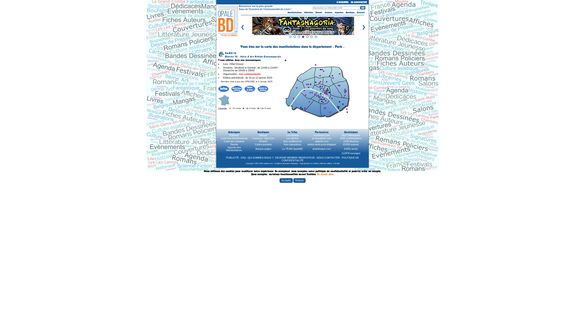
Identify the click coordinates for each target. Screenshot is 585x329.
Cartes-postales (263, 144)
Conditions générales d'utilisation (286, 163)
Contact (361, 12)
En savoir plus (325, 174)
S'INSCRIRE (342, 2)
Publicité (232, 157)
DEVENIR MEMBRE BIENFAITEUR (295, 157)
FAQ (243, 157)
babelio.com (321, 141)
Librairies (308, 12)
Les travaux (292, 135)
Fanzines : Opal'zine (263, 138)
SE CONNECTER (359, 2)
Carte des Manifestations (234, 138)
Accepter (286, 180)
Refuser (299, 180)
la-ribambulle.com (321, 138)
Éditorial (234, 135)
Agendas (339, 12)
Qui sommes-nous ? (260, 157)
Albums (263, 135)
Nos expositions (292, 144)
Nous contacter (328, 157)
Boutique (350, 12)
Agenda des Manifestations (234, 149)
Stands (319, 12)
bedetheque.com (322, 149)
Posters (263, 141)
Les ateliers (292, 138)
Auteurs (328, 12)
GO (362, 8)
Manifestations (295, 12)
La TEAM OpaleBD (292, 149)
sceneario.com (322, 135)
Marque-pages (263, 149)
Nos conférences (292, 141)
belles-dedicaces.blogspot (322, 144)
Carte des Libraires (234, 141)
